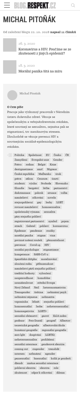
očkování (37, 197)
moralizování (49, 259)
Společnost (35, 155)
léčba (46, 188)
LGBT (59, 202)
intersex (20, 353)
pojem (65, 221)
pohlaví (44, 226)
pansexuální (22, 358)
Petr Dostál (35, 320)
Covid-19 (35, 245)
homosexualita (51, 207)
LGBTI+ (42, 311)
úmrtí (55, 178)
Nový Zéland (22, 287)
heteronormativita (54, 287)
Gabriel (30, 226)
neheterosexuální (57, 306)
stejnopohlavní (24, 202)
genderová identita (52, 344)
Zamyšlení (21, 159)
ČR (67, 155)
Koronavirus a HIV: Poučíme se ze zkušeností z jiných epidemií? (44, 51)
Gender (57, 159)
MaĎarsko (45, 174)
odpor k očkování (41, 372)
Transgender (22, 292)
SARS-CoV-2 (41, 254)
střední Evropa (46, 282)
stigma (41, 235)
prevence (20, 245)
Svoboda (46, 183)
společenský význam (27, 212)
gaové (45, 316)
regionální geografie (54, 330)
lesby (49, 202)
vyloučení (45, 273)
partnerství (60, 188)
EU (47, 155)
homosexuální (23, 306)
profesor (19, 320)
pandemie (36, 230)
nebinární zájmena (26, 297)
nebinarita (48, 297)
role (56, 368)
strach (18, 226)
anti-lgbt (20, 335)
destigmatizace (24, 169)
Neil (36, 287)
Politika (19, 155)
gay (39, 202)
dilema (60, 372)
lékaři (35, 301)
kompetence (22, 254)
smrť (40, 169)
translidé (53, 349)
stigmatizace (51, 249)
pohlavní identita (25, 368)
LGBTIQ (50, 335)
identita (44, 368)
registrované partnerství (29, 221)
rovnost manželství (26, 207)
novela (52, 197)
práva (18, 178)
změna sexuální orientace (42, 363)
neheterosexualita (26, 339)
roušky (50, 230)
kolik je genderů (61, 358)
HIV (47, 245)
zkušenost (21, 372)
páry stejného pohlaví (28, 216)
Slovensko (61, 183)
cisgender (38, 349)
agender (50, 353)
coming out (21, 349)
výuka (33, 183)
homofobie (44, 278)
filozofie (19, 188)
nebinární (35, 353)
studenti (20, 183)
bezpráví (34, 188)
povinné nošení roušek (28, 240)
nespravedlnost (24, 278)
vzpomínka (21, 301)
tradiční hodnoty (25, 273)
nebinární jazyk (56, 292)
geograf (51, 320)
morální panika (24, 235)
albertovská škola (54, 325)
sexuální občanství (26, 316)
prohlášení (47, 339)
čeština (38, 292)
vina (52, 235)
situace (52, 193)
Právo (18, 164)
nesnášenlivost (24, 282)
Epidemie (20, 230)
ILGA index (59, 316)
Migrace (52, 169)
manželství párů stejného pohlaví (35, 268)
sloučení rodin (23, 264)
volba (64, 193)
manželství (21, 197)
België (42, 164)
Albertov (65, 320)
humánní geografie (26, 330)
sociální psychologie (27, 249)
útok (58, 174)
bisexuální (40, 358)
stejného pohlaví (54, 301)
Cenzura (42, 178)
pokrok (39, 193)
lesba (39, 306)
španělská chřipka (26, 259)
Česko (57, 155)
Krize (53, 164)
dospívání (35, 335)
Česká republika (24, 174)
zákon (29, 178)
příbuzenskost (44, 264)
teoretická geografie (27, 325)
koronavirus (60, 226)
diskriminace (22, 193)
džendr (19, 363)
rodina (30, 164)
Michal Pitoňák (30, 93)
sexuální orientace (26, 344)
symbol (52, 221)
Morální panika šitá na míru (40, 71)
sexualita (49, 212)
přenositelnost (55, 240)
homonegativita (24, 311)
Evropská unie (40, 159)
